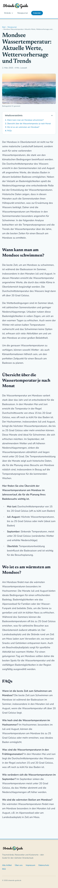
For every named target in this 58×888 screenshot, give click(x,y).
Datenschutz (43, 865)
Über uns (19, 865)
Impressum (30, 865)
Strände (7, 13)
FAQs (9, 130)
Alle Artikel (7, 865)
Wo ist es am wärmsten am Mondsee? (23, 127)
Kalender (37, 13)
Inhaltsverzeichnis (14, 115)
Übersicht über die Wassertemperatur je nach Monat (29, 123)
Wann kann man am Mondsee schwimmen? (25, 120)
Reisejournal (22, 13)
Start (4, 27)
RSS (4, 869)
